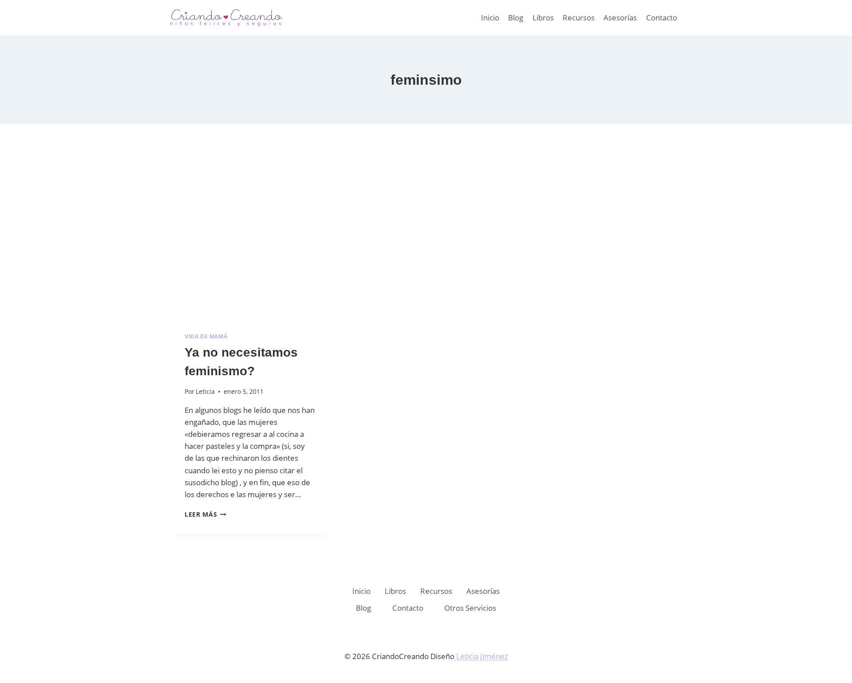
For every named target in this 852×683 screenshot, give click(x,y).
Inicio (490, 17)
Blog (515, 17)
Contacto (661, 17)
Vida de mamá (206, 336)
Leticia (205, 391)
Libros (543, 17)
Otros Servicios (470, 608)
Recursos (579, 17)
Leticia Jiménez (481, 656)
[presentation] (249, 239)
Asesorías (620, 17)
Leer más (205, 514)
